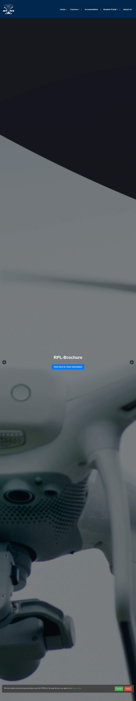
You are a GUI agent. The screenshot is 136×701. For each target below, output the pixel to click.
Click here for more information (68, 367)
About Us (127, 9)
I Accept (119, 689)
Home (62, 9)
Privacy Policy (76, 688)
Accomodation (91, 9)
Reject (128, 689)
